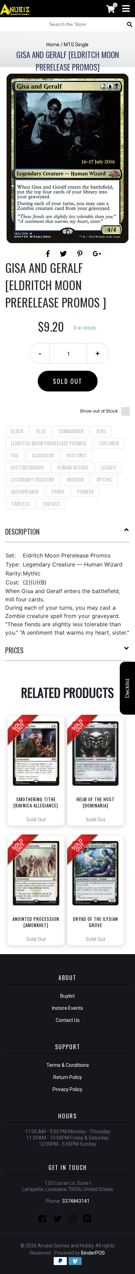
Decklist (127, 688)
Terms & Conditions (67, 1065)
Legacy (108, 467)
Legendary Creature (32, 479)
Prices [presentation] (14, 650)
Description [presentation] (22, 531)
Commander (71, 431)
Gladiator (43, 455)
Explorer (109, 443)
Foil (15, 455)
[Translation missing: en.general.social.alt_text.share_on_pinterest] (80, 254)
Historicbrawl (27, 467)
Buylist (67, 996)
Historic (77, 455)
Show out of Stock (99, 411)
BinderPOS (93, 1253)
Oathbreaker (25, 491)
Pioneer (85, 491)
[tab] (67, 534)
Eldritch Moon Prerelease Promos (49, 443)
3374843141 (76, 1201)
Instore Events (67, 1008)
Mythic (104, 479)
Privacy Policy (67, 1089)
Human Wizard (72, 467)
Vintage (51, 503)
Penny (58, 491)
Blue (41, 431)
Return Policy (67, 1077)
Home (53, 44)
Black (17, 431)
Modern (75, 479)
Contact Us (68, 1020)
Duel (101, 431)
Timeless (20, 503)
